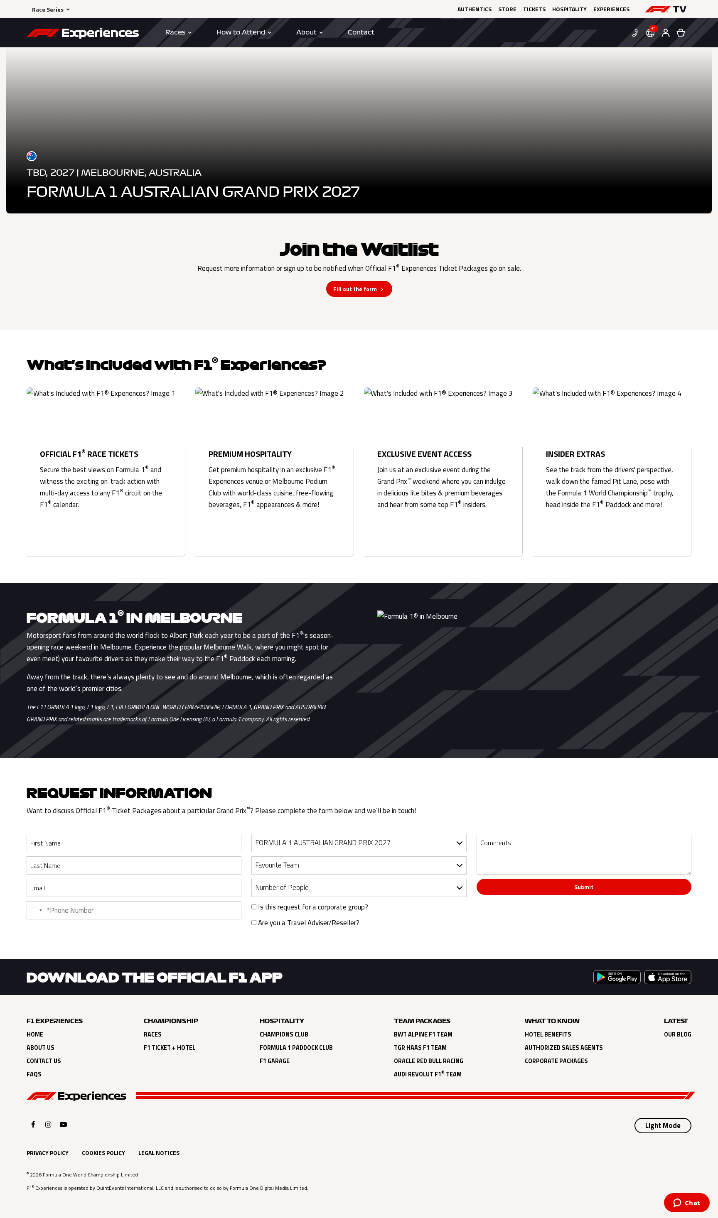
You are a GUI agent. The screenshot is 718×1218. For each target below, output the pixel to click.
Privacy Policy (48, 1152)
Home (35, 1034)
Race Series (48, 9)
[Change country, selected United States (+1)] (35, 910)
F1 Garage (275, 1061)
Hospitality (569, 9)
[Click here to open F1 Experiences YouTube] (63, 1124)
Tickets (534, 9)
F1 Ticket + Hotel (169, 1047)
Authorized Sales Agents (564, 1047)
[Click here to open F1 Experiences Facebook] (33, 1124)
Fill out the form (355, 288)
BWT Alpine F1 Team (423, 1034)
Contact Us (44, 1061)
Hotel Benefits (548, 1034)
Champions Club (284, 1034)
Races (153, 1034)
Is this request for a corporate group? (312, 907)
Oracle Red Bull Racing (428, 1061)
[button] (665, 9)
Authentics (474, 9)
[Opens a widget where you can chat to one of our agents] (687, 1203)
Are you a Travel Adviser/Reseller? (307, 922)
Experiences (611, 9)
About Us (40, 1047)
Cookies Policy (103, 1152)
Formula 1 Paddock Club (296, 1047)
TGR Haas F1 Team (420, 1047)
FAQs (34, 1074)
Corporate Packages (556, 1061)
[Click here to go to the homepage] (83, 34)
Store (507, 9)
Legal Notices (159, 1152)
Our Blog (677, 1034)
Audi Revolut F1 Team (428, 1074)
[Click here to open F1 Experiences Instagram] (48, 1124)
